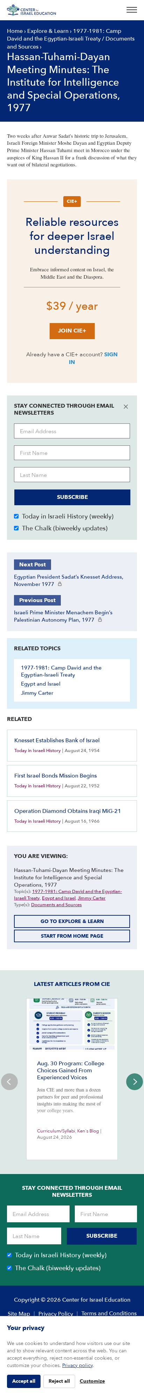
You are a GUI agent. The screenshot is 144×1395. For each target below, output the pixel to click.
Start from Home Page (72, 936)
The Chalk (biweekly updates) (65, 528)
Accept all (23, 1381)
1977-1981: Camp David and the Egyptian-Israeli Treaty (64, 35)
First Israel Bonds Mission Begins (55, 776)
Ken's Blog (88, 1131)
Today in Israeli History (37, 750)
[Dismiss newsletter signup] (125, 406)
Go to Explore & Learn (72, 921)
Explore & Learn (48, 31)
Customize (92, 1381)
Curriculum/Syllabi (56, 1131)
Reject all (59, 1381)
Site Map (19, 1314)
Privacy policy (77, 1365)
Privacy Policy (55, 1314)
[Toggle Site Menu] (129, 10)
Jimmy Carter (37, 692)
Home (15, 31)
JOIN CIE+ (72, 331)
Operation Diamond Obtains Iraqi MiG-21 (67, 811)
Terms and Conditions (109, 1313)
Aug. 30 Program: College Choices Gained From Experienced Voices (70, 1070)
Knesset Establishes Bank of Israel (57, 740)
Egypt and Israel (40, 683)
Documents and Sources (56, 905)
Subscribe (72, 497)
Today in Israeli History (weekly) (68, 516)
